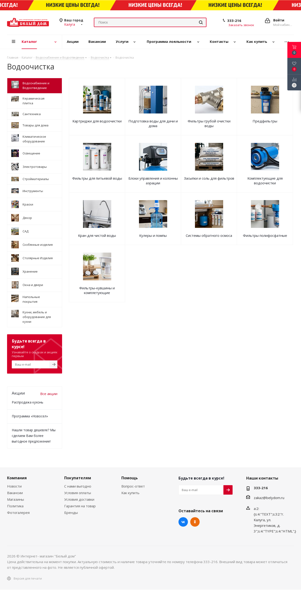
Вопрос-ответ (133, 486)
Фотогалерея (18, 512)
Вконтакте (183, 522)
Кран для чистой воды (97, 235)
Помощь (129, 477)
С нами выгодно (77, 486)
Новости (14, 486)
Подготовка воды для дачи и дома (153, 123)
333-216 (234, 20)
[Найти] (200, 22)
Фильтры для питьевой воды (97, 178)
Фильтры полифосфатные (265, 235)
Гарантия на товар (80, 506)
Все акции (48, 393)
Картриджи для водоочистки (97, 121)
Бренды (71, 512)
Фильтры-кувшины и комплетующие (97, 290)
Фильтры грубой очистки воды (209, 123)
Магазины (15, 499)
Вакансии (15, 492)
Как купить (130, 492)
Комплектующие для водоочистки (265, 180)
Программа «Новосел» (30, 416)
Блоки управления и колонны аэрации (153, 180)
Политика (15, 506)
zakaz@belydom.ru (269, 497)
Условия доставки (79, 499)
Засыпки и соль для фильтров (209, 178)
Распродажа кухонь (27, 402)
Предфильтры (265, 121)
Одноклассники (195, 522)
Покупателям (77, 477)
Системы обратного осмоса (209, 235)
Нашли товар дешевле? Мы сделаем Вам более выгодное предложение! (33, 436)
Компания (17, 477)
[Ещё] (287, 42)
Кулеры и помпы (153, 235)
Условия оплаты (77, 492)
